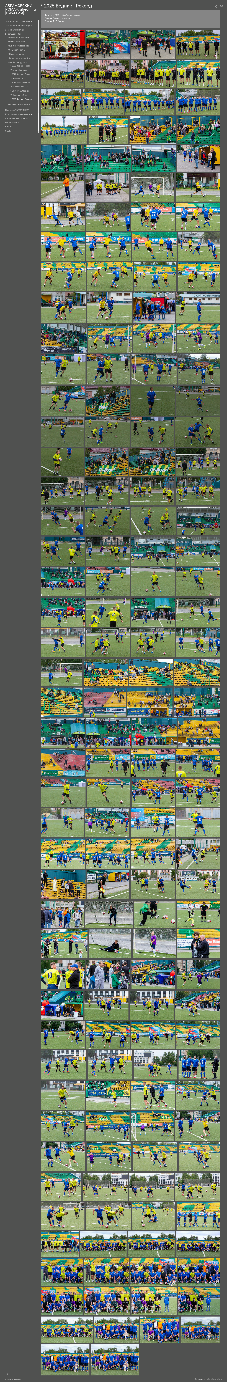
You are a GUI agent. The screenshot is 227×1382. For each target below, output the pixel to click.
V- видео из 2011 (18, 78)
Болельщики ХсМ (13, 34)
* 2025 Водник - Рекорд (21, 99)
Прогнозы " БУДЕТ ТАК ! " (17, 110)
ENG (221, 6)
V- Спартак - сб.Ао (19, 95)
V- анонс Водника (19, 70)
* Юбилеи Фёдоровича (18, 46)
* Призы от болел (16, 54)
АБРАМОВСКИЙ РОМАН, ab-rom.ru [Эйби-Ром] (20, 9)
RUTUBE (9, 127)
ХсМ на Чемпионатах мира (17, 25)
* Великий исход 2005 (18, 104)
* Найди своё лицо (16, 41)
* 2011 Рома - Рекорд (20, 82)
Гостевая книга (12, 122)
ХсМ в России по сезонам (17, 21)
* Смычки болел (15, 50)
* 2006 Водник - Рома (20, 66)
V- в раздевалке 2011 (20, 87)
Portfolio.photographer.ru (214, 1379)
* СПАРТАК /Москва (20, 91)
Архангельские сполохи (16, 118)
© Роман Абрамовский (12, 1379)
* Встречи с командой (18, 58)
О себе (8, 131)
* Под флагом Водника (18, 37)
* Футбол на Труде (16, 62)
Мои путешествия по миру (17, 114)
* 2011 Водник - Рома (20, 74)
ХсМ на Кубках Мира (14, 30)
